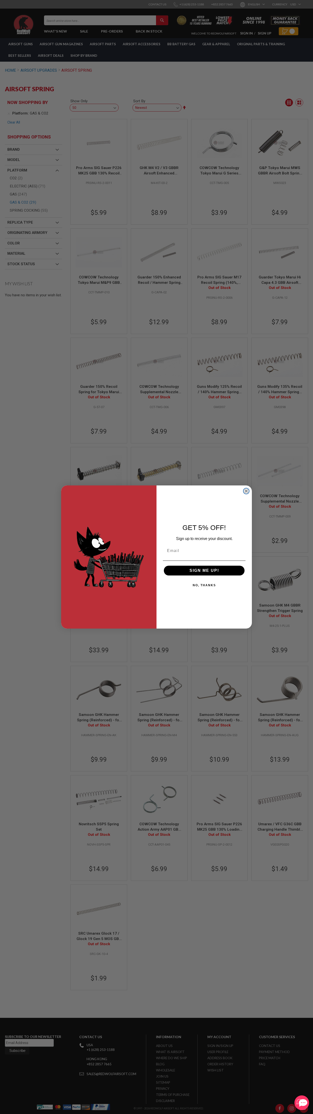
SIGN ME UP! (204, 570)
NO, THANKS (204, 585)
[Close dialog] (246, 491)
